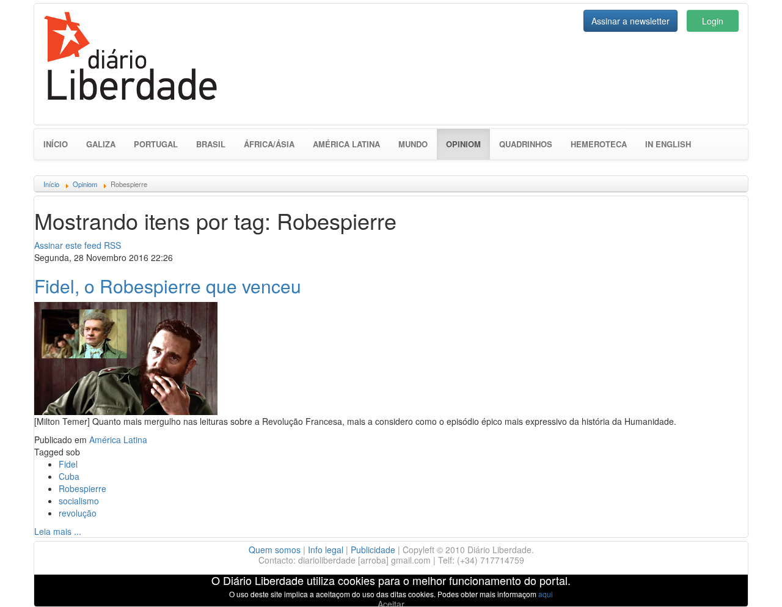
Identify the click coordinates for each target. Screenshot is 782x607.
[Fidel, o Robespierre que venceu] (125, 357)
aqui (545, 594)
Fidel (68, 464)
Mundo (413, 144)
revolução (78, 513)
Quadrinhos (525, 144)
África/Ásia (269, 144)
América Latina (346, 144)
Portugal (156, 144)
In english (668, 144)
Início (55, 144)
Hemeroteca (599, 144)
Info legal (325, 549)
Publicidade (373, 549)
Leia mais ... (57, 531)
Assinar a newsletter (630, 21)
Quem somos (275, 549)
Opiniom (468, 144)
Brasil (210, 144)
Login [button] (712, 21)
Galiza (100, 144)
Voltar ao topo (746, 582)
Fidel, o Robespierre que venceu (167, 286)
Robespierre (82, 488)
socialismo (79, 501)
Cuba (69, 476)
